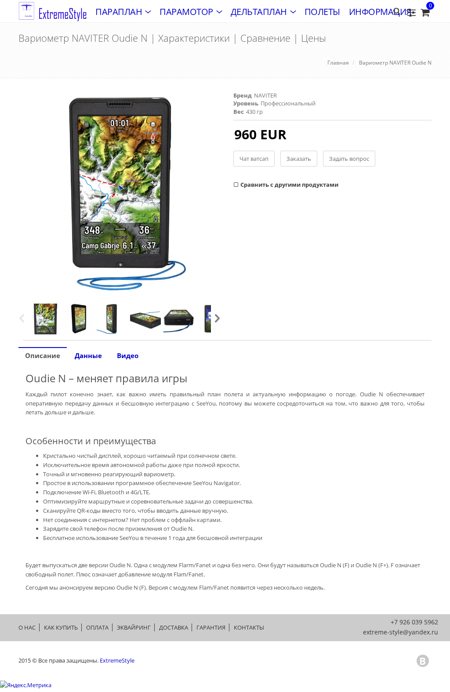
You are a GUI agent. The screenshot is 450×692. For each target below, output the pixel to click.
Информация (380, 12)
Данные (88, 355)
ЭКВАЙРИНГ (134, 627)
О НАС (27, 627)
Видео (127, 355)
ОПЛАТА (97, 627)
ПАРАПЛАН (118, 12)
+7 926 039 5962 (414, 622)
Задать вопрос (349, 159)
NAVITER (265, 95)
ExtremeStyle (117, 660)
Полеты (322, 12)
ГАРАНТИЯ (210, 627)
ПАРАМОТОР (186, 12)
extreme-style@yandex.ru (400, 632)
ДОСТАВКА (173, 627)
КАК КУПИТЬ (61, 627)
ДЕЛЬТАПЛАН (259, 12)
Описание (42, 355)
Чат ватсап (254, 159)
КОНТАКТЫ (249, 627)
